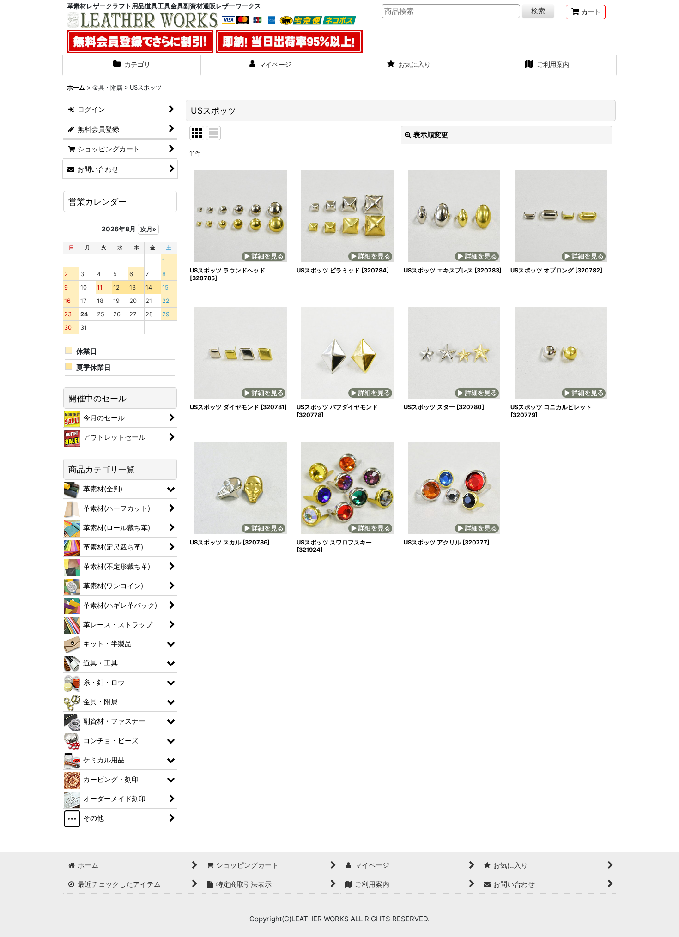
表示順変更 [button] (430, 134)
